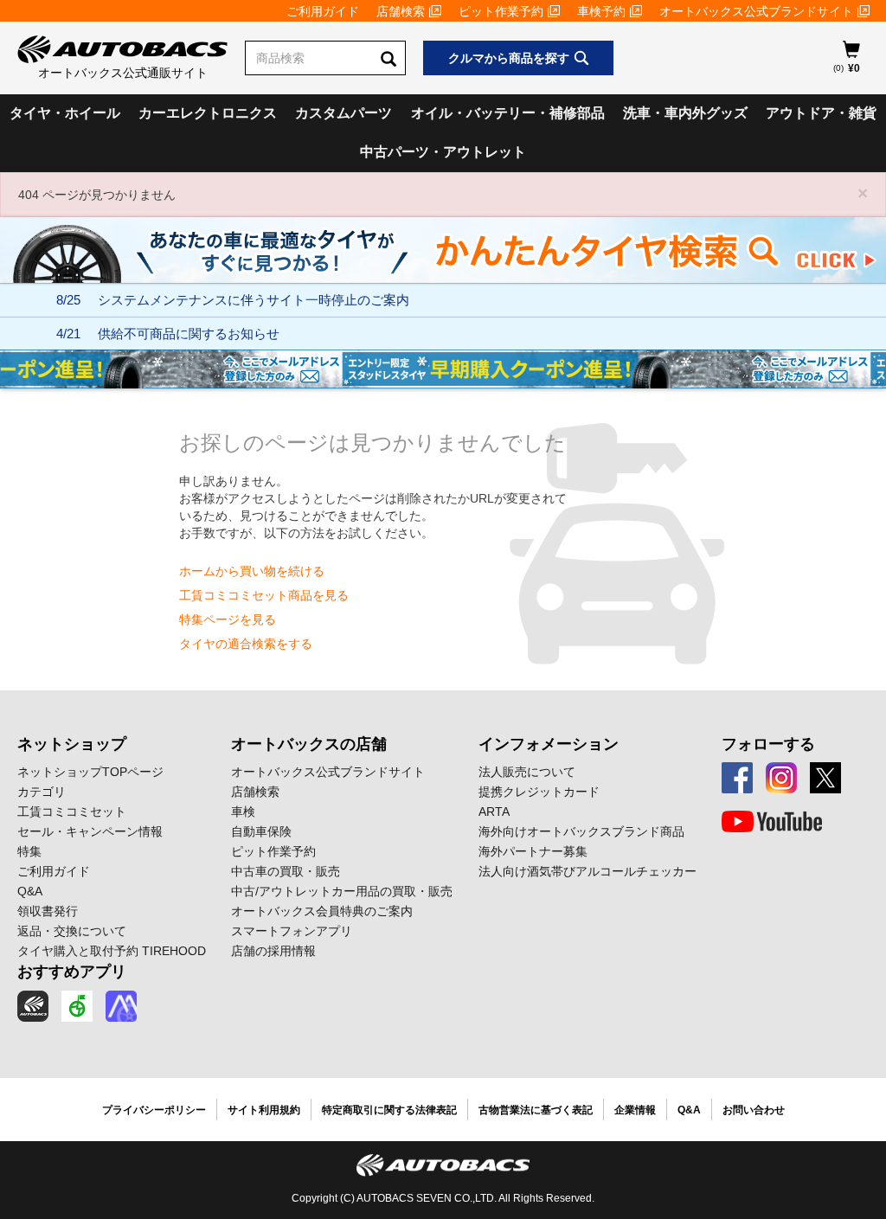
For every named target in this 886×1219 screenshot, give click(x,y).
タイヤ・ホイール (65, 113)
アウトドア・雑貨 (821, 113)
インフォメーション (548, 744)
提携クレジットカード (539, 792)
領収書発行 (47, 911)
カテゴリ (41, 792)
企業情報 (635, 1110)
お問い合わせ (753, 1110)
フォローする (768, 744)
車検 (243, 811)
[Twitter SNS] (825, 777)
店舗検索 (400, 11)
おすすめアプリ (71, 971)
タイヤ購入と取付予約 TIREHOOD (111, 951)
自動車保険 (261, 831)
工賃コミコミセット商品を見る (264, 595)
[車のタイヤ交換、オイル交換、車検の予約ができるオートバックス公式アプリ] (32, 1006)
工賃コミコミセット (71, 811)
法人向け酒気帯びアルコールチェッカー (587, 871)
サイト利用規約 (264, 1110)
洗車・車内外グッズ (685, 113)
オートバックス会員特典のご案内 (322, 911)
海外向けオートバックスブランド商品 (581, 831)
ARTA (494, 811)
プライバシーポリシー (154, 1110)
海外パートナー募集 (532, 851)
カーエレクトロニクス (207, 113)
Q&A (29, 891)
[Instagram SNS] (781, 777)
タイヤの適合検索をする (245, 644)
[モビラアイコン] (121, 1006)
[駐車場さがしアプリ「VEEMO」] (77, 1006)
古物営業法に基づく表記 (535, 1110)
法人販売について (526, 772)
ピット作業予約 (501, 11)
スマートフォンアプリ (291, 931)
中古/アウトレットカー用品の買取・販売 (342, 891)
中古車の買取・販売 (285, 871)
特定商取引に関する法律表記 (389, 1110)
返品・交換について (71, 931)
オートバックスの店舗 (309, 744)
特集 (29, 851)
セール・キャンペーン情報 (90, 831)
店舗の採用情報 (273, 951)
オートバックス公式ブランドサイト (756, 11)
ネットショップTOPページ (90, 772)
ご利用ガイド (322, 11)
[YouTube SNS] (772, 821)
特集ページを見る (227, 619)
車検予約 (601, 11)
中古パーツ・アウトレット (443, 151)
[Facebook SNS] (737, 777)
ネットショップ (71, 744)
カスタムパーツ (343, 113)
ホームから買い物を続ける (251, 571)
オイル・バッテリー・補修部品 (508, 113)
